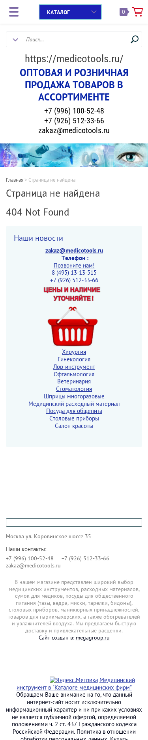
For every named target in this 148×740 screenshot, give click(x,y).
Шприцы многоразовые (74, 396)
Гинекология (74, 359)
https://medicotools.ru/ (74, 58)
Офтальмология (74, 374)
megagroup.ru (93, 637)
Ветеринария (74, 381)
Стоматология (74, 388)
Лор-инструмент (74, 366)
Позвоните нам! (74, 265)
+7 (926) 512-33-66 (74, 120)
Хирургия (74, 351)
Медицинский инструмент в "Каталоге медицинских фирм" (76, 683)
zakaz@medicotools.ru (74, 130)
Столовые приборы (74, 418)
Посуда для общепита (74, 411)
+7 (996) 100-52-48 (74, 110)
